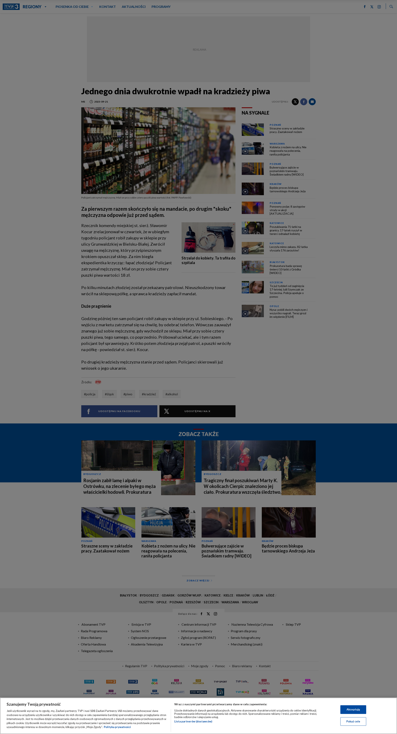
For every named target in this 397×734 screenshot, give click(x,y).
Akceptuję (353, 709)
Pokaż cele (353, 721)
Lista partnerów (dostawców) (193, 721)
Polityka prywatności (117, 727)
